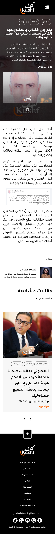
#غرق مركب (17, 364)
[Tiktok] (15, 520)
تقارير (27, 481)
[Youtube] (27, 520)
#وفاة (22, 22)
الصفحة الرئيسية (27, 463)
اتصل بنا (27, 500)
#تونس (46, 22)
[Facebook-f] (39, 520)
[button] (24, 419)
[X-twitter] (21, 520)
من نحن (27, 493)
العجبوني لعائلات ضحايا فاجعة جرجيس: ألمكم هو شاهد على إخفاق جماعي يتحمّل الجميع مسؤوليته (28, 384)
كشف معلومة (27, 475)
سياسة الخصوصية (27, 506)
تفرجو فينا (27, 487)
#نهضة (33, 22)
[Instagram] (33, 520)
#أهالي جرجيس (41, 364)
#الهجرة (29, 364)
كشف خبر (27, 469)
